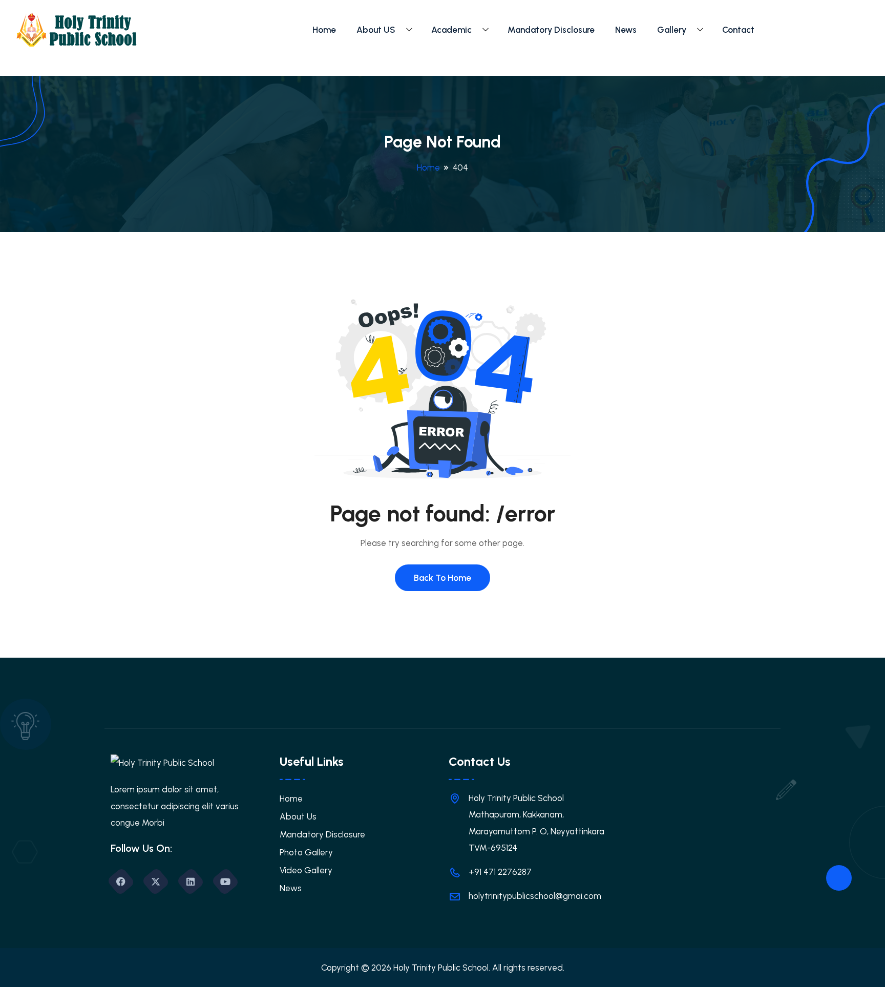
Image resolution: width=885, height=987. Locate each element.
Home (324, 30)
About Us (298, 816)
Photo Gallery (306, 852)
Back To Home (442, 578)
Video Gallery (306, 870)
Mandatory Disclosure (551, 30)
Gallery (671, 30)
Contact (738, 30)
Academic (451, 30)
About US (375, 30)
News (626, 30)
